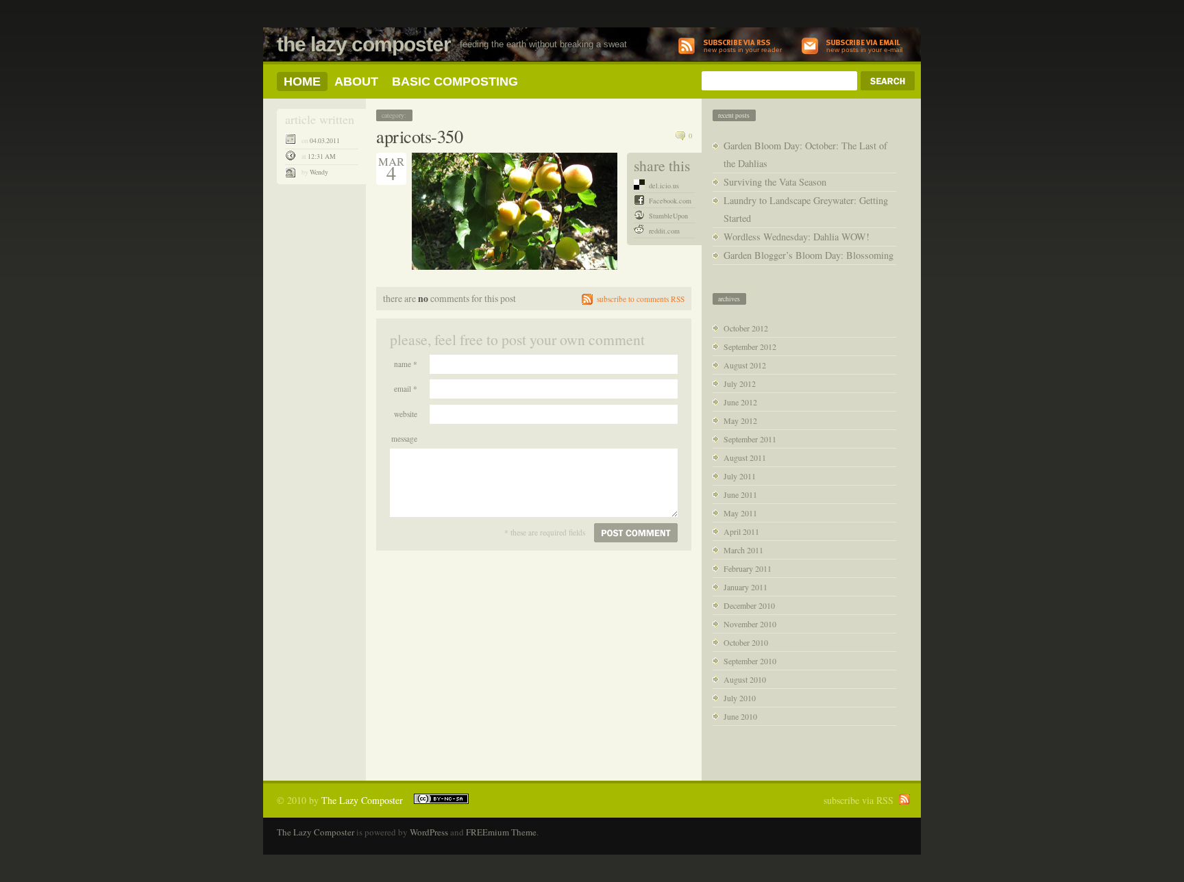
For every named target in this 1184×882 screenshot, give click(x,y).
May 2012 (740, 420)
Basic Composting (455, 81)
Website (405, 414)
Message (404, 438)
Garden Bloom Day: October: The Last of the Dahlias (805, 154)
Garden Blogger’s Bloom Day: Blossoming (808, 255)
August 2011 (745, 457)
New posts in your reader (743, 49)
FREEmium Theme (501, 832)
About (356, 81)
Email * (405, 388)
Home (302, 81)
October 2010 (746, 642)
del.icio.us (664, 185)
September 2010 (750, 660)
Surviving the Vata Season (775, 181)
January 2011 (745, 586)
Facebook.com (670, 200)
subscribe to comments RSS (640, 299)
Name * (405, 364)
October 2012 (746, 328)
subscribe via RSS (858, 800)
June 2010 (740, 716)
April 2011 (741, 531)
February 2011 (748, 568)
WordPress (429, 832)
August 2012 (745, 365)
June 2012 (740, 401)
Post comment (636, 532)
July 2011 (740, 475)
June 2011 (740, 494)
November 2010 (750, 623)
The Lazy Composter (364, 44)
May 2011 (740, 512)
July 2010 (740, 697)
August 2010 (745, 679)
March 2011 (743, 549)
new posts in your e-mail (864, 49)
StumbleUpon (668, 215)
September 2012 (750, 346)
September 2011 (750, 438)
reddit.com (664, 231)
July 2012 (740, 383)
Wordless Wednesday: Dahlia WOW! (797, 236)
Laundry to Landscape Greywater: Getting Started (806, 209)
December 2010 (749, 605)
